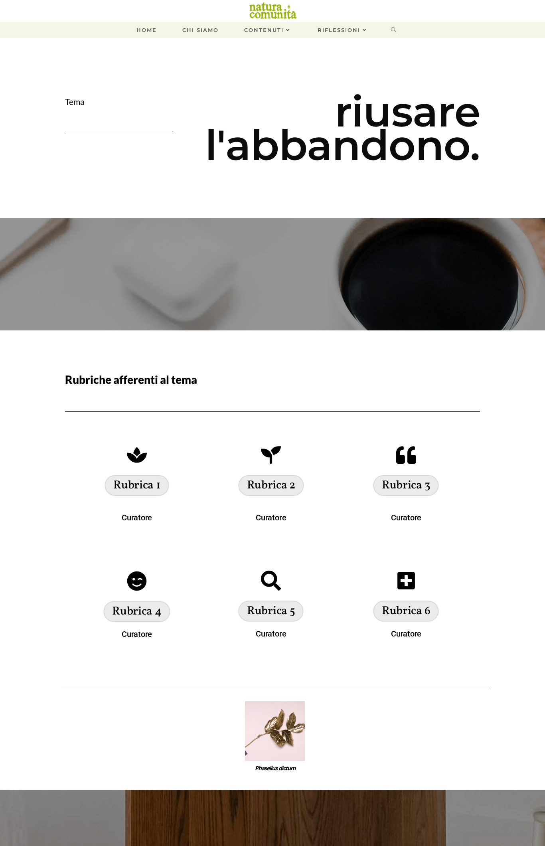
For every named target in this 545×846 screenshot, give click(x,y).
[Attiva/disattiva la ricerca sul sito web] (401, 30)
